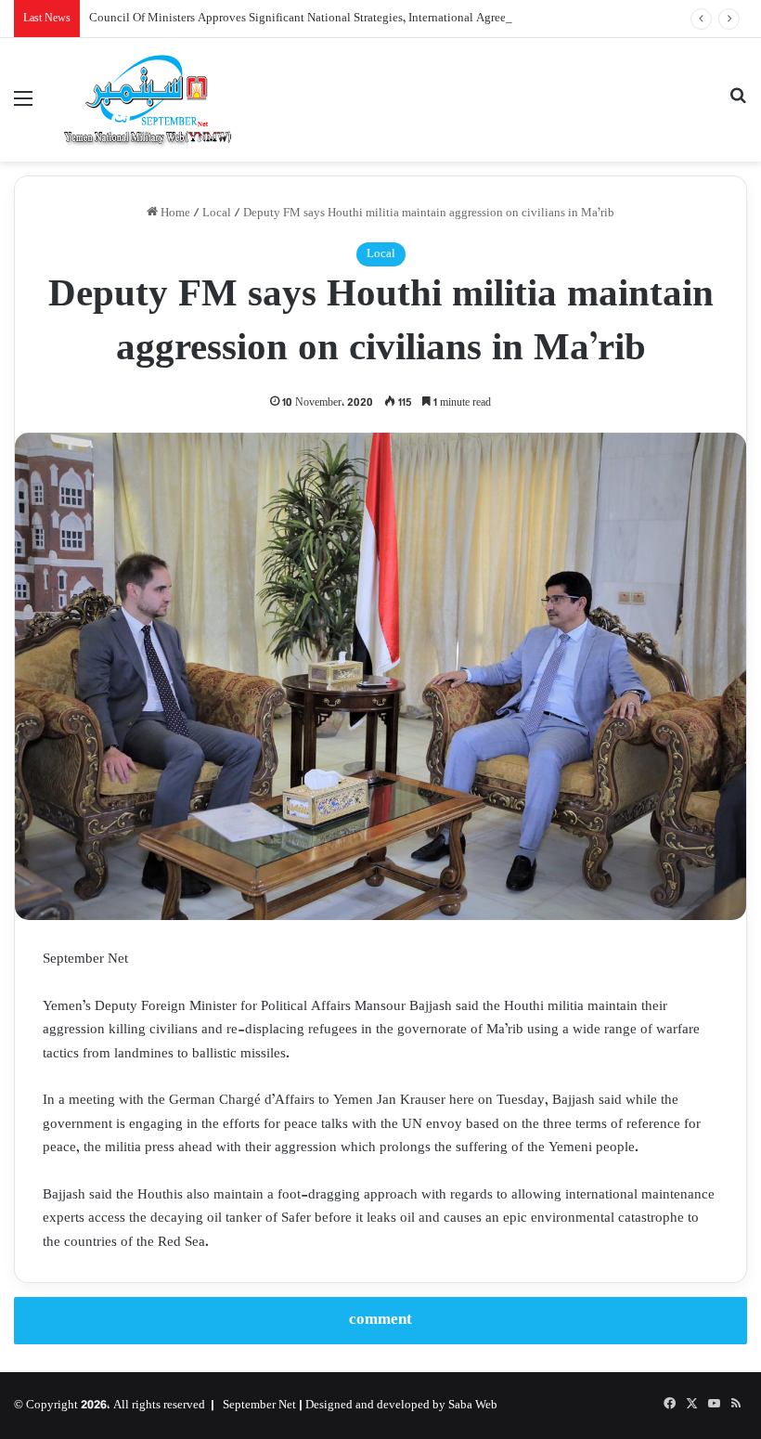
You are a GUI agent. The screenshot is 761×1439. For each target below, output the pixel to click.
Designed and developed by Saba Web (401, 1405)
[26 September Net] (148, 100)
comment (380, 1320)
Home (174, 213)
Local (216, 213)
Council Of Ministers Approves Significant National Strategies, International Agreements (312, 18)
